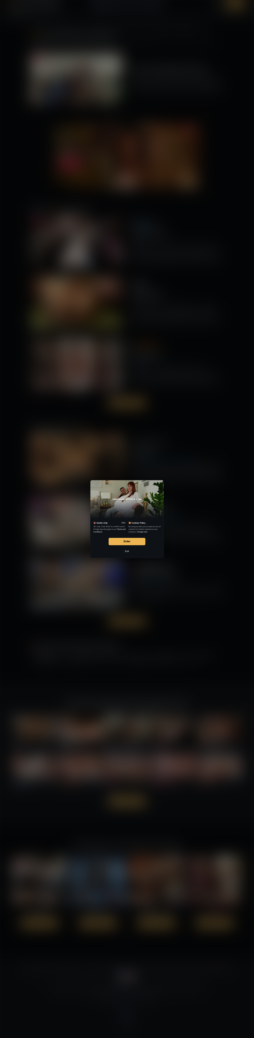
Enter (127, 541)
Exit (127, 551)
